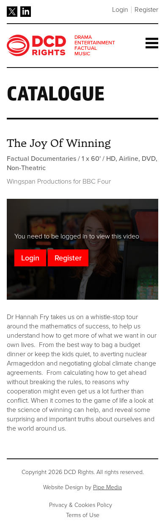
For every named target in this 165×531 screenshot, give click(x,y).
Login (120, 9)
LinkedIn (25, 11)
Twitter (12, 11)
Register (146, 9)
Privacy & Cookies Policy (80, 505)
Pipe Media (107, 487)
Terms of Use (82, 515)
